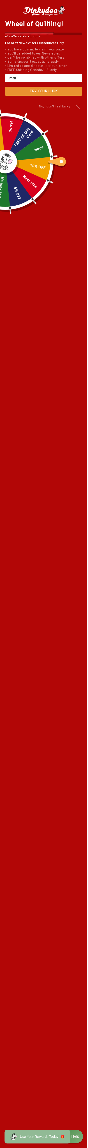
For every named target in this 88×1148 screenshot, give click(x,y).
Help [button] (72, 1136)
